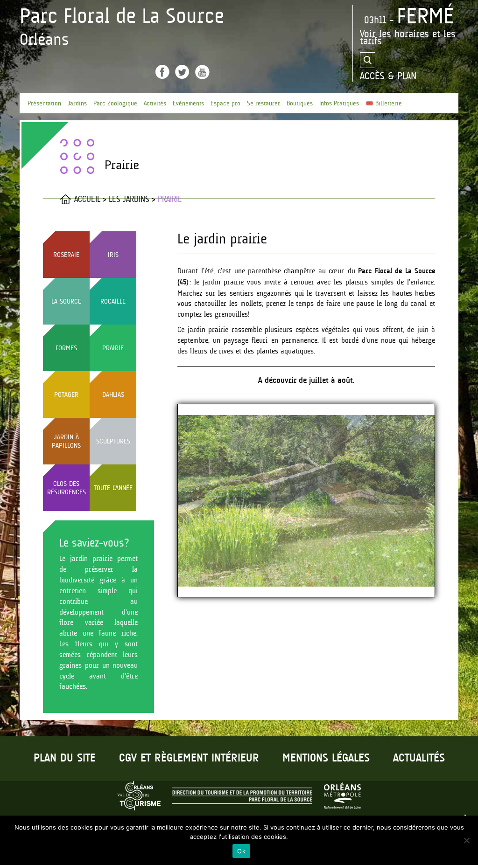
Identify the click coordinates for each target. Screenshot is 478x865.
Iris (113, 254)
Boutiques (300, 103)
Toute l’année (113, 488)
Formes (66, 348)
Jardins (77, 103)
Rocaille (113, 301)
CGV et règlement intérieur (189, 758)
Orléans (44, 39)
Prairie (113, 348)
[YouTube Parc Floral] (202, 72)
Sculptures (113, 441)
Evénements (188, 103)
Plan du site (65, 758)
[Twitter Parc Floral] (182, 72)
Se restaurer (263, 103)
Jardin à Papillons (66, 441)
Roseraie (66, 254)
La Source (66, 301)
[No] (466, 840)
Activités (155, 103)
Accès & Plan (388, 76)
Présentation (44, 103)
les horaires (404, 34)
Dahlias (113, 394)
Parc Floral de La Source (122, 16)
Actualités (419, 758)
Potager (66, 394)
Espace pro (225, 103)
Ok (241, 851)
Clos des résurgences (66, 487)
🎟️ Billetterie (384, 103)
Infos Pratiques (339, 103)
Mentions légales (326, 758)
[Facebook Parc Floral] (162, 72)
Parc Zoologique (115, 103)
